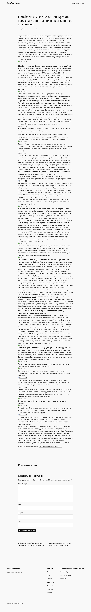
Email (20, 513)
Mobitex (21, 119)
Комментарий (23, 484)
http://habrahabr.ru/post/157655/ (50, 447)
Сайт (20, 521)
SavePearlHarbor (13, 3)
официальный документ (27, 297)
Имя (20, 504)
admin (35, 29)
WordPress (20, 603)
